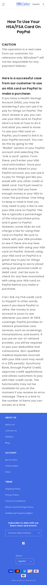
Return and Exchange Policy (19, 507)
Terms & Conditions (15, 501)
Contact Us (11, 430)
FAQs (7, 472)
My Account (11, 460)
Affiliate (9, 436)
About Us (9, 424)
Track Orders (11, 466)
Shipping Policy (12, 489)
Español (22, 561)
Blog (7, 443)
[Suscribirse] (39, 533)
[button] (3, 4)
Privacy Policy (12, 495)
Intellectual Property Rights (19, 513)
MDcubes (19, 580)
